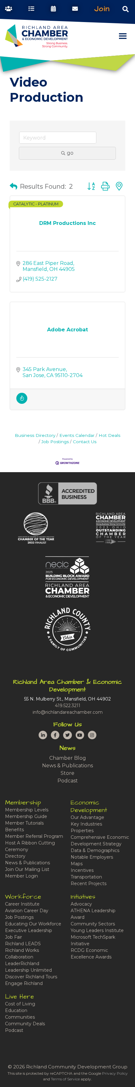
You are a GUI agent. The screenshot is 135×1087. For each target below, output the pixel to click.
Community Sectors (93, 924)
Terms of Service (65, 1079)
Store (67, 773)
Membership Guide (26, 816)
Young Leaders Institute (97, 930)
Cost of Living (20, 1004)
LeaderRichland (22, 963)
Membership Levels (26, 810)
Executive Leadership (28, 930)
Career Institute (22, 904)
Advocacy (81, 904)
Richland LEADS (23, 944)
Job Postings (55, 441)
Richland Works (22, 950)
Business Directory (35, 435)
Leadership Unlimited (28, 970)
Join (102, 8)
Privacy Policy (115, 1073)
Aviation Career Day (26, 910)
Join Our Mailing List (27, 869)
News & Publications (67, 766)
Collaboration (19, 957)
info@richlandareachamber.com (68, 712)
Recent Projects (88, 883)
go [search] (70, 153)
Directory (15, 856)
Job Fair (13, 937)
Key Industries (86, 824)
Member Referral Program (34, 836)
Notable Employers (92, 857)
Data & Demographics (95, 850)
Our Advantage (87, 817)
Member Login (21, 876)
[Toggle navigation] (125, 9)
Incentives (82, 870)
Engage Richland (24, 983)
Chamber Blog (67, 758)
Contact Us (84, 441)
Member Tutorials (24, 823)
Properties (82, 830)
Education (16, 1010)
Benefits (14, 829)
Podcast (67, 781)
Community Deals (25, 1024)
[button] (13, 186)
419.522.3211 (67, 705)
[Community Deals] (21, 402)
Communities (20, 1017)
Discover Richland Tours (31, 977)
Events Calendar (76, 435)
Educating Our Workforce (33, 924)
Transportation (86, 877)
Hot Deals (109, 435)
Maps (77, 864)
